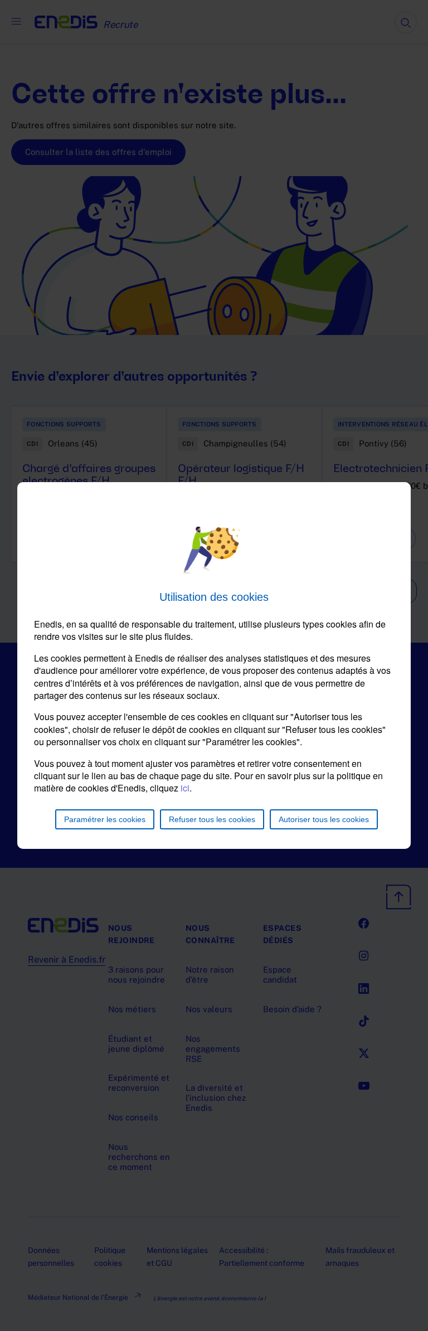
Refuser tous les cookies (212, 819)
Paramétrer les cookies (104, 819)
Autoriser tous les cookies (324, 819)
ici (185, 787)
